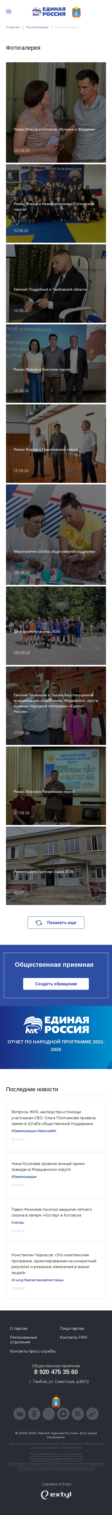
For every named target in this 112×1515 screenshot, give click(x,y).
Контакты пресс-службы (32, 1351)
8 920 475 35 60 (56, 1371)
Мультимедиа (37, 27)
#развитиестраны (50, 1280)
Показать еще (61, 922)
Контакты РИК (73, 1337)
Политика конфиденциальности (56, 1459)
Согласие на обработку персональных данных (56, 1468)
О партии (18, 1328)
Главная (13, 27)
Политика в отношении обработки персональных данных (56, 1463)
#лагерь (17, 1222)
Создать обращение (56, 983)
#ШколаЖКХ (46, 1131)
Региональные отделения (23, 1339)
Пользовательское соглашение (56, 1454)
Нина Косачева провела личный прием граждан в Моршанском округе (48, 1166)
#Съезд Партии (23, 1280)
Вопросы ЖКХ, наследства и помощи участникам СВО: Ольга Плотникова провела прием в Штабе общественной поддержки (53, 1118)
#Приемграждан (23, 1131)
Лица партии (72, 1328)
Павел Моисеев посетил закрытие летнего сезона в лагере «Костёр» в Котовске (51, 1212)
